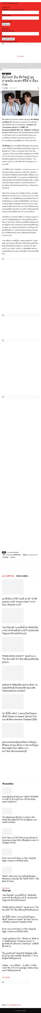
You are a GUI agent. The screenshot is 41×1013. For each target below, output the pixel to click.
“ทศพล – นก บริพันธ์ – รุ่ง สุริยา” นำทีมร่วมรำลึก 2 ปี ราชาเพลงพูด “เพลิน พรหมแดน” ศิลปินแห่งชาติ (20, 968)
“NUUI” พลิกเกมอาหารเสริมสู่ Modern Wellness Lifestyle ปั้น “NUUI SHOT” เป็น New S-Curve (20, 878)
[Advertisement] (18, 59)
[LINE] (19, 566)
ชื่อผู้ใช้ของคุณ (6, 15)
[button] (3, 65)
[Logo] (13, 70)
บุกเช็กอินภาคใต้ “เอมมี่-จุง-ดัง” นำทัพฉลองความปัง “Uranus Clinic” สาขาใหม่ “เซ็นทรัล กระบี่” (19, 601)
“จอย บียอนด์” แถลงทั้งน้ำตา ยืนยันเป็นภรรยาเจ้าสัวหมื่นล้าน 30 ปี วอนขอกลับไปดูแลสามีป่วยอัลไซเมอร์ (20, 630)
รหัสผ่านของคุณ (7, 22)
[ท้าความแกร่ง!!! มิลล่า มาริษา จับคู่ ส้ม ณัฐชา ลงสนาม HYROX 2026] (20, 852)
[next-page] (3, 755)
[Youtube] (8, 1007)
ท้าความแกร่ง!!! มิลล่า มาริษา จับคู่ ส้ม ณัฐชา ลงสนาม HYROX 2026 (19, 859)
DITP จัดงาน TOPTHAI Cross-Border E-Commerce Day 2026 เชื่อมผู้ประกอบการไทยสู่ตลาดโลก (20, 840)
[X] (15, 566)
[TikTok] (5, 1007)
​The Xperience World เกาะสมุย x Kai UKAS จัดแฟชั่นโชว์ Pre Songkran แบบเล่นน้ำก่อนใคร (19, 819)
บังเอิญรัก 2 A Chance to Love (30, 555)
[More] (24, 566)
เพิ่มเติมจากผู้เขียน (22, 576)
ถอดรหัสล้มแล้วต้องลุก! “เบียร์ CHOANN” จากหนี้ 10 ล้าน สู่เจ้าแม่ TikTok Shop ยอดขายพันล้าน (20, 799)
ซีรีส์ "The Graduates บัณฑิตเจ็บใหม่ (11, 555)
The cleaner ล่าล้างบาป (13, 552)
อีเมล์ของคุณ (6, 36)
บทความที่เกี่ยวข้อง (8, 576)
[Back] (2, 5)
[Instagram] (4, 1007)
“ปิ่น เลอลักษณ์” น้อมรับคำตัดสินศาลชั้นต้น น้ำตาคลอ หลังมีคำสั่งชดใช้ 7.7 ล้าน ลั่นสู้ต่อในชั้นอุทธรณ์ (20, 955)
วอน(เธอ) (12, 557)
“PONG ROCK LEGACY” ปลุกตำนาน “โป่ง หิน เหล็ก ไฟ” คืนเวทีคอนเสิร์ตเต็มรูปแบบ (20, 659)
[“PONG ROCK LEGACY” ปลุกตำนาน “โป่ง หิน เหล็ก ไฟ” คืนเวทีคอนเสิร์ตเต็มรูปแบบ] (20, 644)
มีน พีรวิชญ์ (5, 557)
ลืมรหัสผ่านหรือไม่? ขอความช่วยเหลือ (13, 27)
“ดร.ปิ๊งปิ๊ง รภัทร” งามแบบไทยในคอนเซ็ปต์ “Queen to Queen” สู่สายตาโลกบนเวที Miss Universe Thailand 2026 (19, 716)
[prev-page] (2, 755)
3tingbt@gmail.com (14, 1005)
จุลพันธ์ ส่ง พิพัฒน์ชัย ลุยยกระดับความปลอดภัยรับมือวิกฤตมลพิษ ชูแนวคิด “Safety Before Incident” (20, 687)
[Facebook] (10, 566)
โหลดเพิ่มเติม (6, 888)
